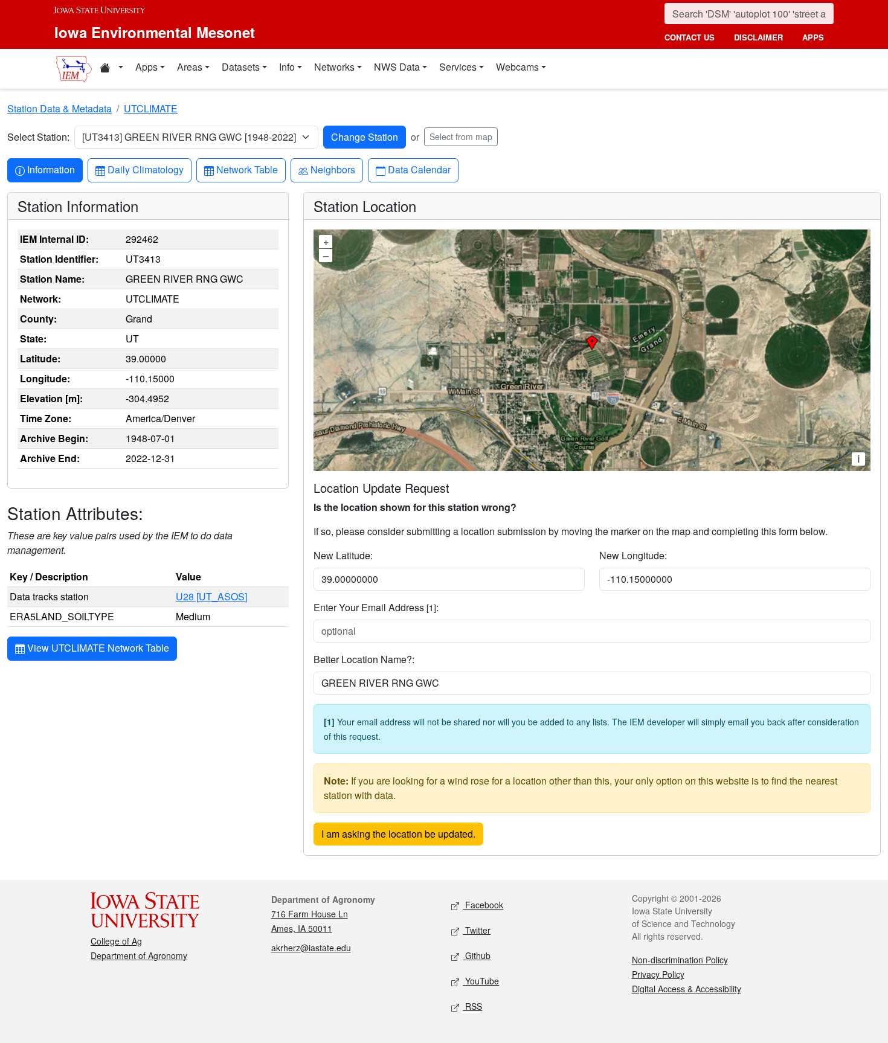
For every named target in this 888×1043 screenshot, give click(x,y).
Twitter (477, 930)
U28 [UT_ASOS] (211, 596)
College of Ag (116, 941)
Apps (146, 67)
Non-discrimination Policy (680, 960)
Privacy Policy (658, 974)
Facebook (483, 905)
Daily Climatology (145, 169)
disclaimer (758, 37)
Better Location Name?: (364, 659)
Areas (189, 67)
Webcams (517, 67)
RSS (472, 1006)
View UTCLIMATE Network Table (97, 648)
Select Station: (38, 137)
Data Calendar (419, 169)
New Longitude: (633, 555)
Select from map (461, 136)
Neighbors (332, 169)
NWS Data (397, 67)
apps (813, 37)
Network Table (247, 169)
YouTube (481, 981)
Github (477, 955)
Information (51, 169)
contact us (689, 37)
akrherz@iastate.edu (311, 948)
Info (287, 67)
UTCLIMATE (151, 108)
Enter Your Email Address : (376, 607)
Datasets (241, 67)
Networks (334, 67)
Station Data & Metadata (59, 108)
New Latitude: (343, 555)
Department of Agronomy (139, 955)
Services (458, 67)
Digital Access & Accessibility (686, 989)
